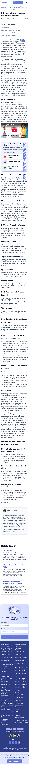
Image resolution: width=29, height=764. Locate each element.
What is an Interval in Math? (9, 33)
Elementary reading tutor (7, 703)
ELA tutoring (18, 646)
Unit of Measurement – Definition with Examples (12, 583)
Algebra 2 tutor (4, 681)
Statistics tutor (4, 695)
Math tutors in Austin (19, 679)
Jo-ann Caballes (7, 19)
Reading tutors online (6, 702)
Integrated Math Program (7, 678)
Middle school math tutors (7, 649)
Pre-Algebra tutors (5, 684)
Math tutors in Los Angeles (21, 673)
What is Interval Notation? (8, 35)
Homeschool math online (6, 655)
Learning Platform (6, 7)
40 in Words (7, 550)
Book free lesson (18, 2)
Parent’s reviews (19, 694)
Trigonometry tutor (5, 690)
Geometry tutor (4, 682)
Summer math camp (5, 662)
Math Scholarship (5, 660)
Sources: (5, 503)
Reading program (5, 708)
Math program (4, 652)
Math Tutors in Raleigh (20, 687)
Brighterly (23, 40)
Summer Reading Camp (6, 713)
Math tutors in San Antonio (21, 675)
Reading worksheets (5, 722)
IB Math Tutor (4, 696)
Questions (3, 671)
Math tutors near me (19, 665)
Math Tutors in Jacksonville (21, 684)
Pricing (16, 695)
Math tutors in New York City (21, 667)
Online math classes (5, 654)
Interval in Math (5, 27)
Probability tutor (4, 692)
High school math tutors (6, 651)
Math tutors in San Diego (20, 670)
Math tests (3, 668)
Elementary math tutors (6, 648)
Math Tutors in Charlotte (20, 681)
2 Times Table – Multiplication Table (14, 566)
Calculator (3, 673)
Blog (16, 699)
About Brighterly (19, 692)
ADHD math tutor (5, 693)
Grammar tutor (18, 654)
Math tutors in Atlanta (20, 676)
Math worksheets (5, 666)
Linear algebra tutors (6, 689)
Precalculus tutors (5, 686)
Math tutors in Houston (20, 678)
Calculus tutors (4, 687)
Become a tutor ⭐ (19, 705)
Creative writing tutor (20, 655)
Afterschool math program (7, 657)
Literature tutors (19, 659)
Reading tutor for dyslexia (21, 657)
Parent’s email (4, 629)
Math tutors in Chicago (20, 668)
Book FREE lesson (14, 761)
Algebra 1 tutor (4, 679)
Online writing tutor (19, 651)
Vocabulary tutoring (19, 652)
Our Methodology (19, 697)
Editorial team (18, 702)
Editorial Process (19, 703)
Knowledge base (5, 669)
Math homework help (5, 659)
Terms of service (19, 712)
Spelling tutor (18, 649)
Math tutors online (5, 646)
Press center (18, 700)
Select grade (6, 625)
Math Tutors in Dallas (19, 682)
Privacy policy (18, 711)
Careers (17, 706)
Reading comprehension (6, 709)
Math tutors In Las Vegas (20, 672)
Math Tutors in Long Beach (21, 686)
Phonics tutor (18, 648)
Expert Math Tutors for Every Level (11, 30)
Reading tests (4, 724)
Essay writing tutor (19, 660)
